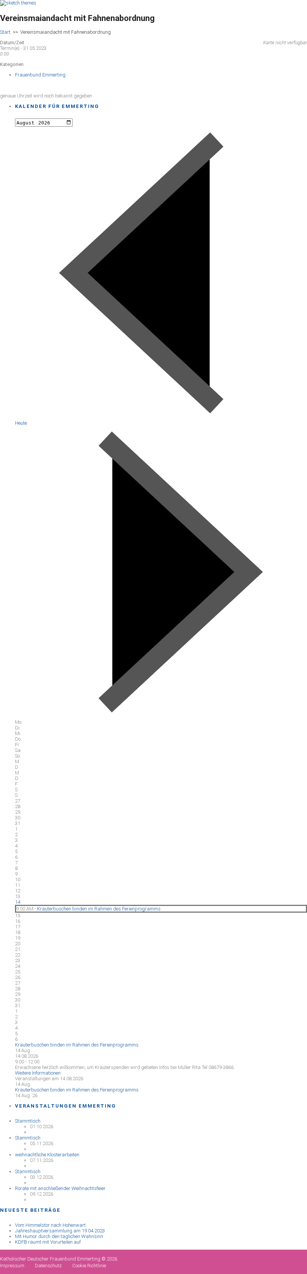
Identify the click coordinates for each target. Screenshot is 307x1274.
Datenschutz (48, 1265)
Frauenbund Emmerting (40, 75)
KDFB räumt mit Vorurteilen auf (48, 1242)
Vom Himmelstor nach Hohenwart (50, 1225)
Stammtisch (27, 1121)
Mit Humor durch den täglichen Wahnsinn (59, 1236)
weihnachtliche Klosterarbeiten (47, 1154)
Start (5, 32)
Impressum (12, 1265)
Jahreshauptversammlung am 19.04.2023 (60, 1231)
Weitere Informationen (38, 1073)
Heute (21, 423)
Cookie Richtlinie (89, 1265)
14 (17, 902)
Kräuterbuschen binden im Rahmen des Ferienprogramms (99, 909)
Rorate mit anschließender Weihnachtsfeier (60, 1188)
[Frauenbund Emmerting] (18, 3)
